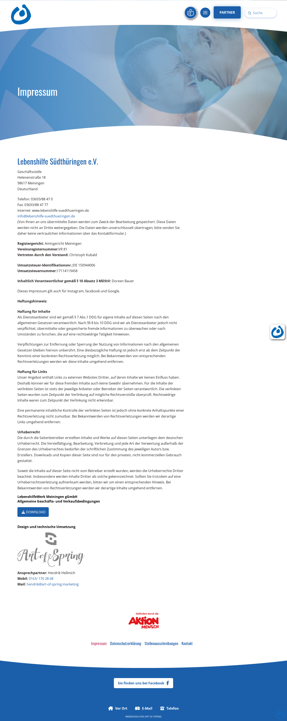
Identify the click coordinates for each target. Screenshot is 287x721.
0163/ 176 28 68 (41, 578)
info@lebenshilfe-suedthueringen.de (46, 216)
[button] (205, 13)
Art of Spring (153, 716)
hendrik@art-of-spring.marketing (53, 584)
